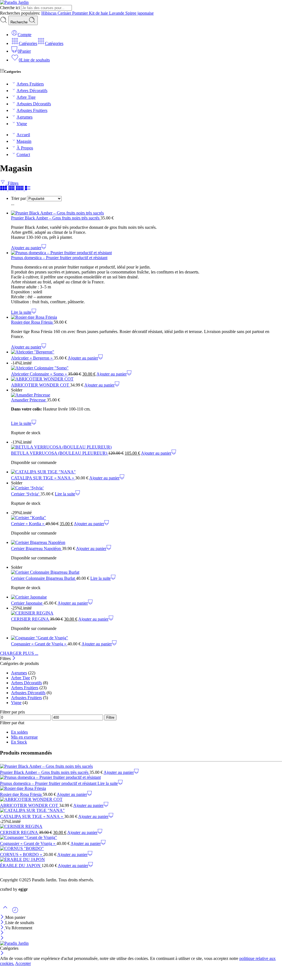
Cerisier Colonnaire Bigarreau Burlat (43, 578)
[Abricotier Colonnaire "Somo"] (146, 368)
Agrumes (24, 117)
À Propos (25, 148)
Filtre (110, 717)
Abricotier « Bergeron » (32, 358)
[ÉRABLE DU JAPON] (141, 859)
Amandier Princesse (29, 400)
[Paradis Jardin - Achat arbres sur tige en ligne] (14, 2)
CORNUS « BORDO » (21, 854)
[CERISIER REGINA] (146, 613)
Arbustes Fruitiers (32, 110)
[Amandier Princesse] (146, 395)
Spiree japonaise (139, 13)
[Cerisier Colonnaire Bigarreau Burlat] (146, 572)
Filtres (12, 183)
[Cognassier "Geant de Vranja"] (146, 637)
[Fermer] (14, 658)
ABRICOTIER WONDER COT (40, 385)
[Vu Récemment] (15, 912)
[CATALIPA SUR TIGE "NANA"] (146, 471)
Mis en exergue (24, 737)
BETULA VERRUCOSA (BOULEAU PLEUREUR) (59, 453)
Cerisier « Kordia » (28, 523)
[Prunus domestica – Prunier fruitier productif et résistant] (146, 252)
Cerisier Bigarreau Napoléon (36, 548)
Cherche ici (10, 7)
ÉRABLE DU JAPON (21, 865)
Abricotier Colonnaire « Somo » (39, 374)
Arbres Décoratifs (32, 90)
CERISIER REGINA (30, 619)
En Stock (19, 742)
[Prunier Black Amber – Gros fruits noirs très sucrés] (146, 213)
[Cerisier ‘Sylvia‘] (146, 487)
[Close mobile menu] (2, 938)
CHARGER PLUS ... (19, 653)
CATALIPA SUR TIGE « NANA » (43, 478)
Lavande (117, 13)
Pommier (80, 13)
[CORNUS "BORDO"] (141, 848)
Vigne (22, 123)
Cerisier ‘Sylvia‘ (25, 494)
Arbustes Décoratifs (34, 103)
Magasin (24, 141)
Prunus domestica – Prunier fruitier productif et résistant (59, 257)
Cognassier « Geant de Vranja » (39, 644)
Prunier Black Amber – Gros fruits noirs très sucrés (56, 218)
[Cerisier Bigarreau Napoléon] (146, 542)
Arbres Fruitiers (30, 84)
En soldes (19, 732)
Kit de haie (99, 13)
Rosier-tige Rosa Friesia (32, 322)
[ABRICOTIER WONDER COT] (146, 379)
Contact (23, 154)
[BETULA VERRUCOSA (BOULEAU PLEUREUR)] (146, 447)
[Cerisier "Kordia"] (146, 517)
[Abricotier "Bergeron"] (146, 352)
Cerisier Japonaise (27, 603)
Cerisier (65, 13)
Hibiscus (49, 13)
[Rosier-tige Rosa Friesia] (146, 317)
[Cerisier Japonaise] (146, 597)
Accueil (23, 134)
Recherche (19, 22)
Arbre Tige (26, 97)
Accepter (23, 963)
